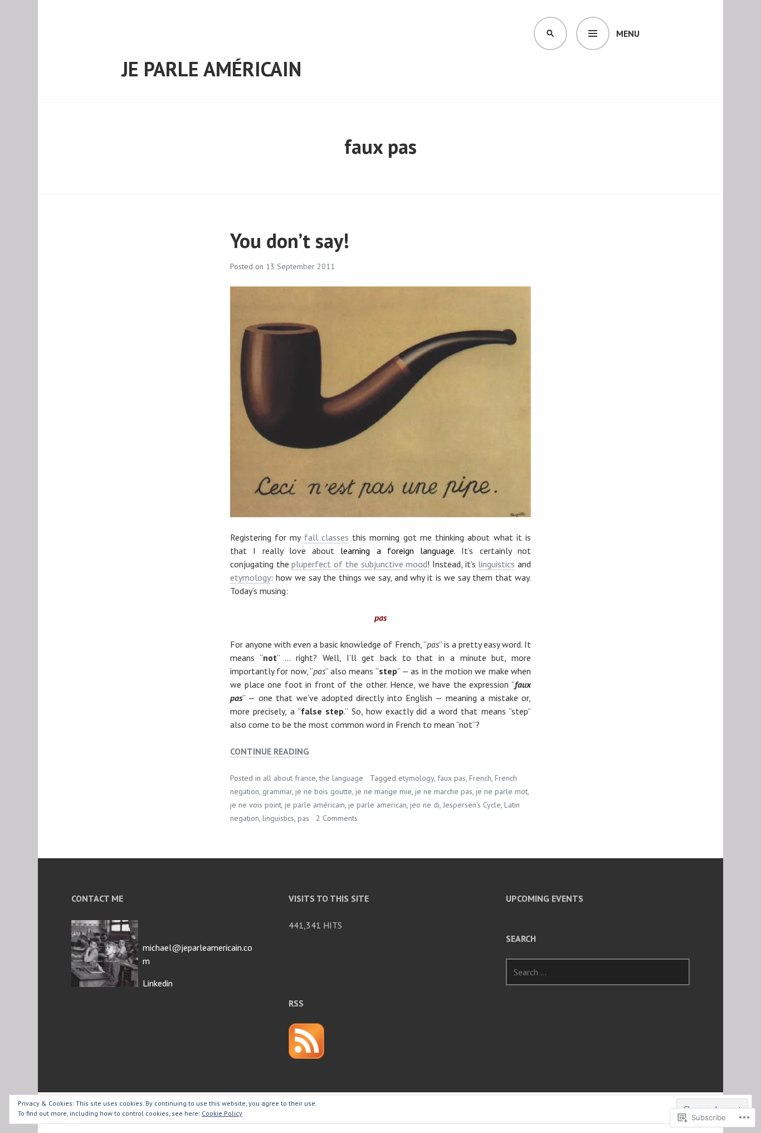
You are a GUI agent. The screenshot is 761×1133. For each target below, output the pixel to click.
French (480, 778)
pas (303, 818)
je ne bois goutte (323, 791)
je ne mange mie (383, 791)
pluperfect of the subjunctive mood (359, 564)
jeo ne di (425, 805)
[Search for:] (598, 972)
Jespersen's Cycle (472, 805)
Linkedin (158, 983)
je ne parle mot (502, 791)
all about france (289, 778)
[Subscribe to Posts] (306, 1041)
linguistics (496, 564)
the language (341, 778)
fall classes (326, 537)
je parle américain (211, 69)
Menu (628, 33)
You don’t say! (289, 240)
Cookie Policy (222, 1113)
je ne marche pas (443, 791)
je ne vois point (255, 805)
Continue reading (269, 751)
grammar (277, 791)
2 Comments (337, 818)
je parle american (377, 805)
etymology (250, 577)
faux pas (451, 778)
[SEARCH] (550, 33)
